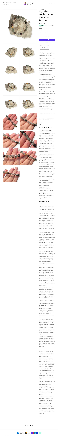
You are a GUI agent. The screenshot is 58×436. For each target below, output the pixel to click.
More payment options (47, 42)
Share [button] (41, 416)
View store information (44, 48)
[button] (14, 2)
